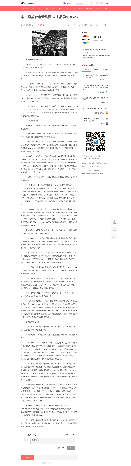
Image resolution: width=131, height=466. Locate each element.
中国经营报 (40, 25)
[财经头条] (27, 3)
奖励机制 (106, 163)
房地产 (98, 8)
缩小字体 (74, 25)
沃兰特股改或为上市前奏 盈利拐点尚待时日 (95, 49)
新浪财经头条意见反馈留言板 (92, 156)
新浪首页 (114, 223)
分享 (96, 25)
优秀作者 (95, 69)
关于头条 (84, 163)
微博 (85, 25)
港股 (40, 8)
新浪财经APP (69, 3)
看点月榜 (105, 69)
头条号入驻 (86, 33)
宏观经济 (25, 8)
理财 (60, 8)
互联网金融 (89, 8)
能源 (80, 8)
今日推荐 (86, 69)
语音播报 (69, 25)
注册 (107, 3)
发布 (71, 448)
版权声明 (84, 166)
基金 (53, 8)
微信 (90, 25)
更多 (106, 8)
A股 (33, 8)
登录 (58, 448)
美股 (46, 8)
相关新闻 (27, 457)
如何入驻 (91, 163)
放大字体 (79, 25)
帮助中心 (99, 166)
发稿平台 (99, 163)
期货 (74, 8)
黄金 (67, 8)
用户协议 (91, 166)
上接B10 (85, 52)
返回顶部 (114, 244)
